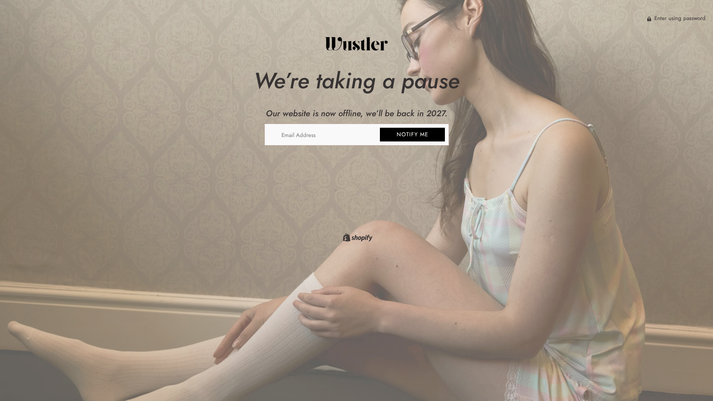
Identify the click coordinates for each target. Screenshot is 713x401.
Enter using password (679, 18)
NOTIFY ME (412, 134)
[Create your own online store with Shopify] (356, 239)
